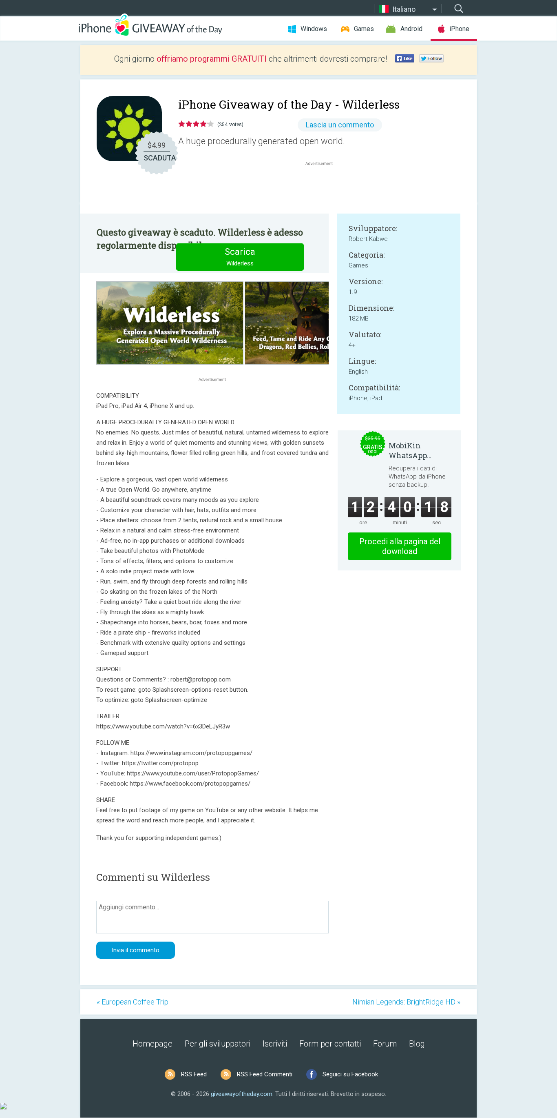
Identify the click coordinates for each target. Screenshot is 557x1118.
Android (411, 29)
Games (364, 29)
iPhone (459, 29)
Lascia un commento (340, 124)
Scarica (240, 257)
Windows (314, 29)
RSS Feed (194, 1074)
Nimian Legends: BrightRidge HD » (406, 1002)
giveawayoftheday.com (241, 1094)
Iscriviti (275, 1044)
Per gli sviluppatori (217, 1044)
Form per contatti (330, 1044)
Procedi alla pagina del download (399, 546)
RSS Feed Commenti (264, 1074)
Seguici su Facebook (350, 1074)
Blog (417, 1044)
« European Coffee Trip (132, 1002)
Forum (385, 1044)
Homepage (152, 1044)
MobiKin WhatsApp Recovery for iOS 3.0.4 (419, 450)
